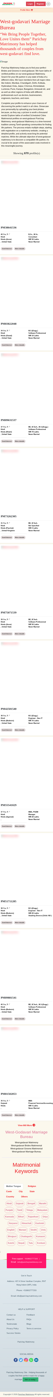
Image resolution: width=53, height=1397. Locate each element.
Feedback (30, 1315)
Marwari (22, 1230)
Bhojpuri (12, 1236)
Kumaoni (40, 1236)
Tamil (19, 1210)
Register (40, 4)
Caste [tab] (9, 1191)
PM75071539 (8, 612)
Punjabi (9, 1210)
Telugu (29, 1210)
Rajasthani (33, 1217)
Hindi (9, 1203)
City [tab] (21, 1191)
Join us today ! (30, 1379)
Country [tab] (10, 1197)
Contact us (11, 1315)
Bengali (31, 1203)
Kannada (9, 1217)
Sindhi (33, 1230)
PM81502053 (8, 1093)
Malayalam (42, 1210)
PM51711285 (8, 901)
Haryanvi (13, 1223)
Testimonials (12, 1324)
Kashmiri (39, 1223)
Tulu (31, 1243)
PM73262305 (8, 516)
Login (30, 4)
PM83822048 (8, 323)
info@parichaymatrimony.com (29, 1296)
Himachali (26, 1223)
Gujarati (19, 1203)
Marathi (42, 1203)
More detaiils (19, 249)
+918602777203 (29, 1290)
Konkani (41, 1243)
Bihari (21, 1217)
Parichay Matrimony (25, 1342)
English (11, 1230)
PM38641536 (8, 227)
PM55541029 (8, 805)
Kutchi (11, 1243)
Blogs (28, 1324)
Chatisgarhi (26, 1236)
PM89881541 (8, 997)
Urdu (43, 1230)
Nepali (21, 1243)
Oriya (45, 1217)
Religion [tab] (32, 1186)
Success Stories (13, 1333)
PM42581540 (8, 708)
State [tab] (32, 1191)
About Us (10, 1319)
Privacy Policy (13, 1328)
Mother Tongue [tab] (13, 1186)
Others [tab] (24, 1197)
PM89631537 (8, 420)
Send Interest (7, 249)
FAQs (28, 1319)
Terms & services (33, 1328)
